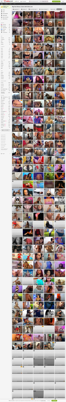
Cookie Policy (43, 400)
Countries (24, 9)
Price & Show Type (33, 9)
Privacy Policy (3, 141)
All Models (2, 147)
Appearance (16, 9)
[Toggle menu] (1, 1)
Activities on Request (44, 9)
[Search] (40, 1)
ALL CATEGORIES (6, 130)
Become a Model (3, 144)
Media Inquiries (3, 139)
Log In (63, 1)
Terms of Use (3, 142)
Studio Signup (3, 145)
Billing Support (3, 136)
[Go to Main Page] (8, 1)
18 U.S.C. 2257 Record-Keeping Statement (4, 149)
